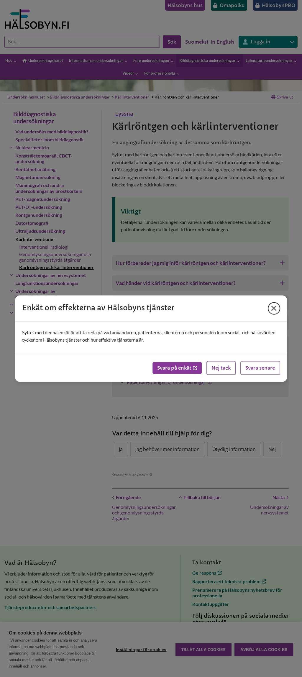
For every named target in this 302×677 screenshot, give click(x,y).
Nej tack (221, 368)
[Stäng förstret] (274, 308)
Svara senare (260, 368)
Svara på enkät (174, 368)
